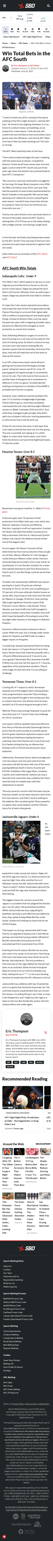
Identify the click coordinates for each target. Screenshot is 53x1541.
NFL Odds (7, 1382)
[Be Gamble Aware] (21, 1524)
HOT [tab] (6, 32)
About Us (7, 1266)
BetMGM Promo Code (13, 1298)
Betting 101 (8, 1363)
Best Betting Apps (11, 1345)
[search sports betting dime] (48, 6)
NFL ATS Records (11, 1392)
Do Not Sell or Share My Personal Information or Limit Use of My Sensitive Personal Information (26, 1508)
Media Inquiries (10, 1286)
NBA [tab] (32, 32)
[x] (45, 1032)
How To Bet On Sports (13, 1367)
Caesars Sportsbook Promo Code (17, 1316)
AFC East (10, 257)
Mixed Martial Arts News (17, 1113)
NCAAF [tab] (25, 32)
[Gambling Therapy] (34, 1516)
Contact (6, 1269)
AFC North (42, 253)
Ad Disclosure (8, 47)
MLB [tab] (12, 32)
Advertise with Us (11, 1276)
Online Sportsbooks (12, 1331)
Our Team (7, 1273)
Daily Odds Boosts (11, 36)
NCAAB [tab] (46, 32)
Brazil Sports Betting (12, 1341)
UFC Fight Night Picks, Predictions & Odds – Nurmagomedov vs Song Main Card (22, 1120)
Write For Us (9, 1283)
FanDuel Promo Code (12, 1312)
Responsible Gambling (13, 1280)
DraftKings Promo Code (14, 1309)
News (13, 43)
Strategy (7, 1370)
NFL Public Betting (11, 1389)
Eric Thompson (20, 65)
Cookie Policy (43, 1404)
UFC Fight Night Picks (32, 36)
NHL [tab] (39, 32)
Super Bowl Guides (11, 1360)
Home (5, 43)
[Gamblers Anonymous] (37, 1524)
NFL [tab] (18, 32)
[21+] (16, 1516)
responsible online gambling (31, 1474)
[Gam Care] (23, 1516)
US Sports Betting (11, 1334)
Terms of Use (30, 1404)
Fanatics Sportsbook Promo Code (18, 1319)
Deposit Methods (11, 1348)
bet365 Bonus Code (12, 1305)
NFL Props (8, 1386)
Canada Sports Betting (13, 1338)
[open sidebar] (4, 5)
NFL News (23, 43)
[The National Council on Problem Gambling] (26, 1531)
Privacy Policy (18, 1404)
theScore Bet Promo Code (14, 1302)
